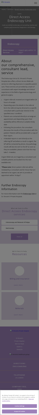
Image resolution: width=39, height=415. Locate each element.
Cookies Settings (19, 406)
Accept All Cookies (19, 411)
